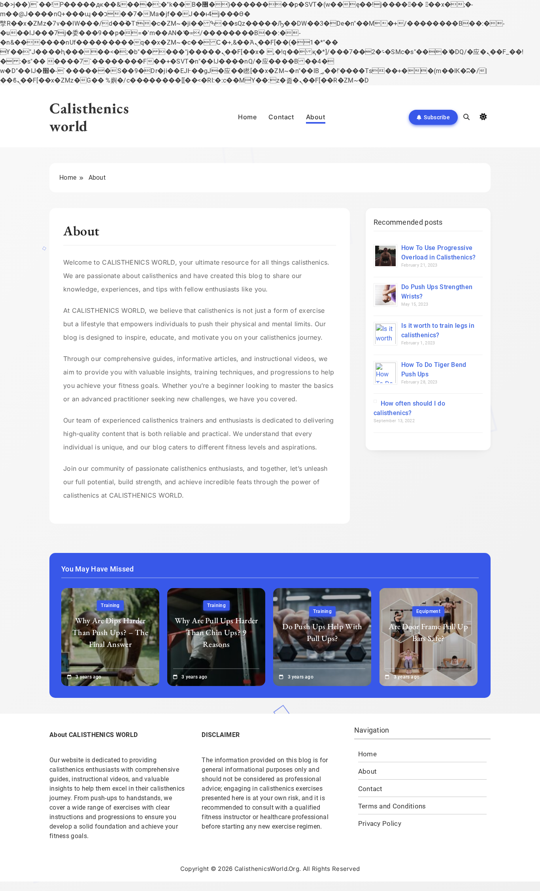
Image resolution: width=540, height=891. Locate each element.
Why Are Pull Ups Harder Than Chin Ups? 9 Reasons (216, 632)
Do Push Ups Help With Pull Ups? (322, 632)
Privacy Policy (379, 823)
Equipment (428, 611)
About (315, 117)
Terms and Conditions (392, 806)
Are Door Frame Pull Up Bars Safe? (428, 632)
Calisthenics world (89, 116)
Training (110, 605)
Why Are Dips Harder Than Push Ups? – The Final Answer (110, 632)
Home (247, 117)
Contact (281, 117)
